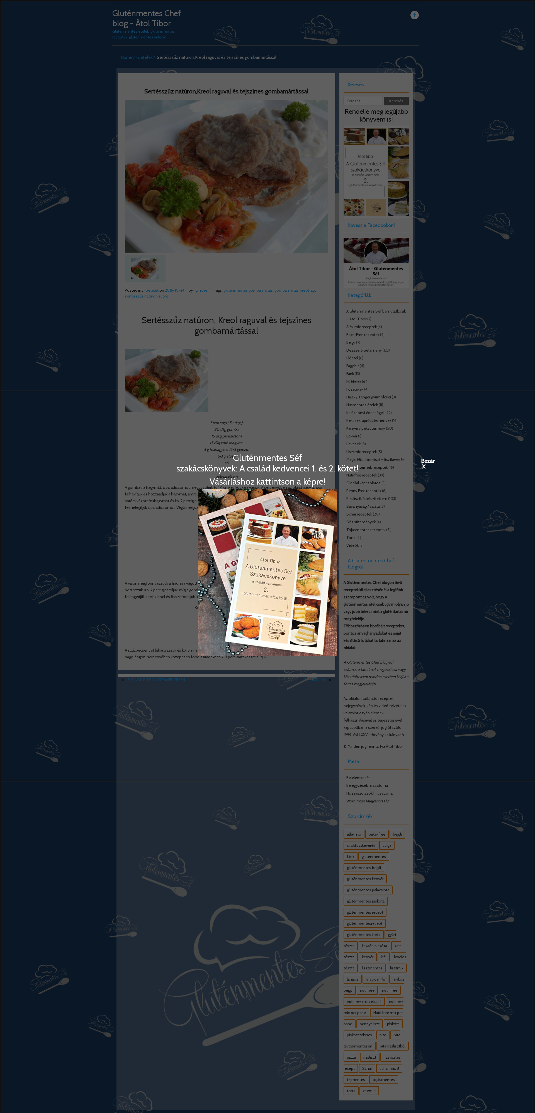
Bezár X (424, 460)
